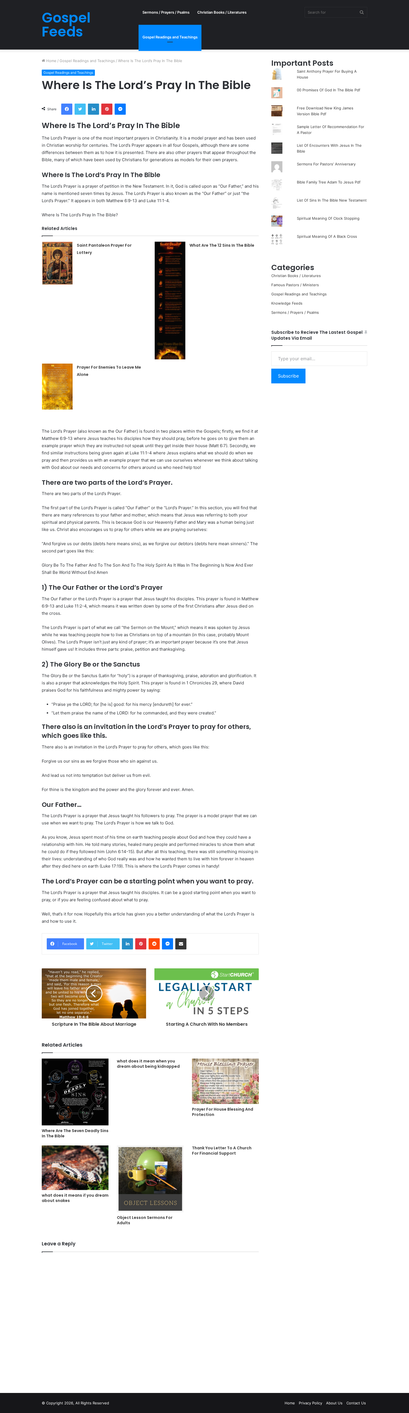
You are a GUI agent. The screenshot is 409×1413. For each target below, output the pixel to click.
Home (50, 60)
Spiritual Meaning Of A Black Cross (327, 236)
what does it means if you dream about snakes (75, 1197)
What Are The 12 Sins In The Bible (221, 245)
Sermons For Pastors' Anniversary (326, 164)
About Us (334, 1403)
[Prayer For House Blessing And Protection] (225, 1081)
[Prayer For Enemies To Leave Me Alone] (57, 387)
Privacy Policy (310, 1403)
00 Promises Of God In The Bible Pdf (328, 90)
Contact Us (356, 1403)
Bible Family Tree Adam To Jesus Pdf (329, 182)
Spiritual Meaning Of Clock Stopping (328, 218)
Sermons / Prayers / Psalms (165, 12)
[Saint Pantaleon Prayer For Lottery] (57, 263)
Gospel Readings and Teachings (170, 37)
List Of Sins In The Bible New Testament (332, 200)
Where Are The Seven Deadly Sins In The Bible (75, 1133)
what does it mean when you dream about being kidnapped (148, 1063)
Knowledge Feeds (286, 303)
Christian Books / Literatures (222, 12)
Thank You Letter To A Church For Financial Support (222, 1150)
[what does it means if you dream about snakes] (75, 1167)
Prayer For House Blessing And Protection (222, 1111)
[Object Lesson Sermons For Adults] (150, 1178)
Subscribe (288, 376)
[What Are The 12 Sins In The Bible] (170, 300)
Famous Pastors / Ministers (295, 285)
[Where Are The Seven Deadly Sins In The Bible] (75, 1092)
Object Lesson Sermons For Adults (145, 1220)
